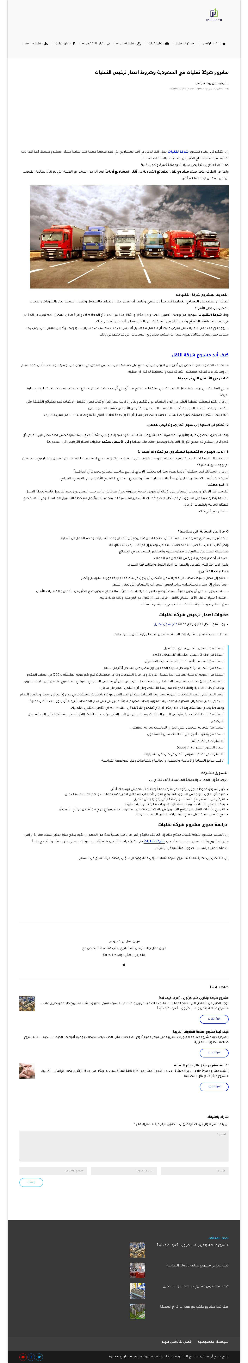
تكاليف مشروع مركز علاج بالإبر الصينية (201, 1065)
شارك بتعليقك (178, 89)
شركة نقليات (154, 841)
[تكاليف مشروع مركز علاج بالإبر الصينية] (27, 1071)
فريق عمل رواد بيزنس (210, 83)
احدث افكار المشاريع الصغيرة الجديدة (208, 89)
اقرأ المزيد (214, 1019)
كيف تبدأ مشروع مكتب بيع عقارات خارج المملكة (194, 1307)
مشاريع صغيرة (120, 1357)
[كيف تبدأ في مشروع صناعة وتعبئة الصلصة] (137, 1272)
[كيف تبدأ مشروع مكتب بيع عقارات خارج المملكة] (137, 1313)
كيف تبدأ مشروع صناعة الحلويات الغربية (201, 1031)
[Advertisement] (124, 119)
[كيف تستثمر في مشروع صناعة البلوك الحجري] (137, 1292)
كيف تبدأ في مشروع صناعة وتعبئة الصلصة (197, 1266)
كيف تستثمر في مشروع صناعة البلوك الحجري (196, 1286)
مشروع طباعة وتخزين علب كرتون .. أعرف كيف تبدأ (194, 998)
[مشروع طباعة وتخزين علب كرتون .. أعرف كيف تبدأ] (27, 1003)
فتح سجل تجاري (165, 624)
